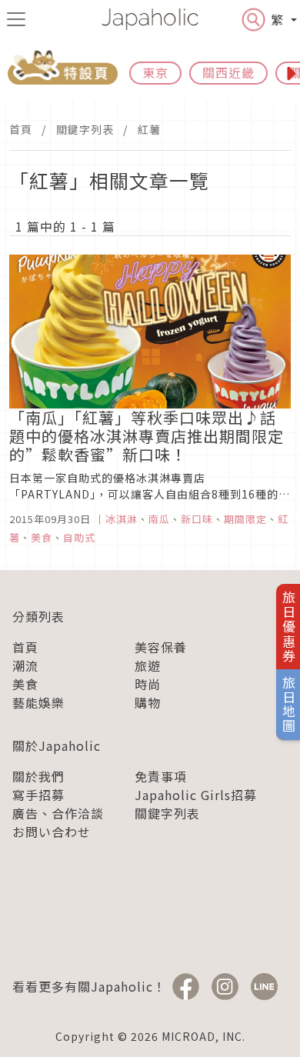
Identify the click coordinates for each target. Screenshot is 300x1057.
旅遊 (148, 665)
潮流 (25, 665)
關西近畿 (228, 72)
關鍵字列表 (85, 129)
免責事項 (161, 776)
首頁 (20, 129)
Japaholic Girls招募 (196, 794)
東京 (155, 72)
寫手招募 (38, 794)
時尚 (148, 684)
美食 (25, 684)
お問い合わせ (51, 831)
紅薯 (149, 129)
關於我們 (38, 776)
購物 (148, 702)
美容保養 (161, 647)
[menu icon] (16, 19)
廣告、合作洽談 (58, 813)
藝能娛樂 (38, 702)
